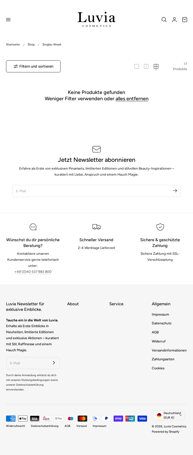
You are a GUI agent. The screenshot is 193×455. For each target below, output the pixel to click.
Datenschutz (162, 323)
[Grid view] (137, 66)
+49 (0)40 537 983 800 (33, 272)
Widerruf (159, 341)
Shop (31, 44)
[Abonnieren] (175, 191)
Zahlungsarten (163, 359)
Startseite (13, 44)
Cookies (158, 368)
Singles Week (51, 44)
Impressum (160, 314)
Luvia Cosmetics (175, 426)
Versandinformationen (169, 350)
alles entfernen (132, 98)
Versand (81, 426)
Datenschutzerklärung (45, 426)
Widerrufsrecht (15, 426)
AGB (155, 332)
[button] (8, 19)
